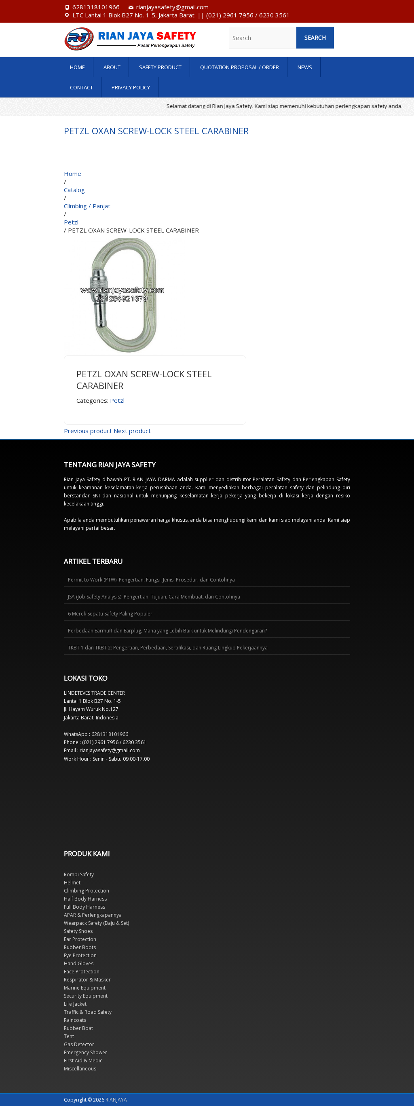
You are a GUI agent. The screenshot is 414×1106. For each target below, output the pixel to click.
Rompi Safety (79, 874)
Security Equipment (86, 995)
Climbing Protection (86, 890)
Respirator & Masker (87, 979)
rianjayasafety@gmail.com (172, 7)
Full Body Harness (84, 906)
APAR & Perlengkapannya (93, 914)
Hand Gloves (78, 963)
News (305, 67)
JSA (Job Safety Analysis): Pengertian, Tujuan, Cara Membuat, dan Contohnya (154, 596)
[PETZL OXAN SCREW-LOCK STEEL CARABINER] (124, 238)
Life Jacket (75, 1003)
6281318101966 (96, 7)
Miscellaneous (80, 1068)
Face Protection (81, 971)
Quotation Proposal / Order (239, 67)
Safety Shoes (78, 931)
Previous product (88, 431)
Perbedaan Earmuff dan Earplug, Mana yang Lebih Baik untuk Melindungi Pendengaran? (167, 630)
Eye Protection (80, 955)
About (112, 67)
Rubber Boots (80, 947)
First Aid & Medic (83, 1060)
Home (77, 67)
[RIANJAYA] (107, 39)
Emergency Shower (85, 1052)
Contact (81, 87)
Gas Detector (79, 1044)
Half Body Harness (85, 898)
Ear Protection (80, 939)
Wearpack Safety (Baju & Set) (96, 923)
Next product (132, 431)
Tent (69, 1036)
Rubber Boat (78, 1028)
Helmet (72, 882)
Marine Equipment (85, 987)
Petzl (117, 400)
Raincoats (75, 1020)
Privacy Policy (131, 87)
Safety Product (160, 67)
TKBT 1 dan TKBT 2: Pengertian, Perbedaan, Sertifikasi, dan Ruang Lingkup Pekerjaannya (168, 647)
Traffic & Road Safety (88, 1012)
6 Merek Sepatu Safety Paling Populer (110, 613)
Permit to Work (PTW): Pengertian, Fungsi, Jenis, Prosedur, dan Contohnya (151, 579)
